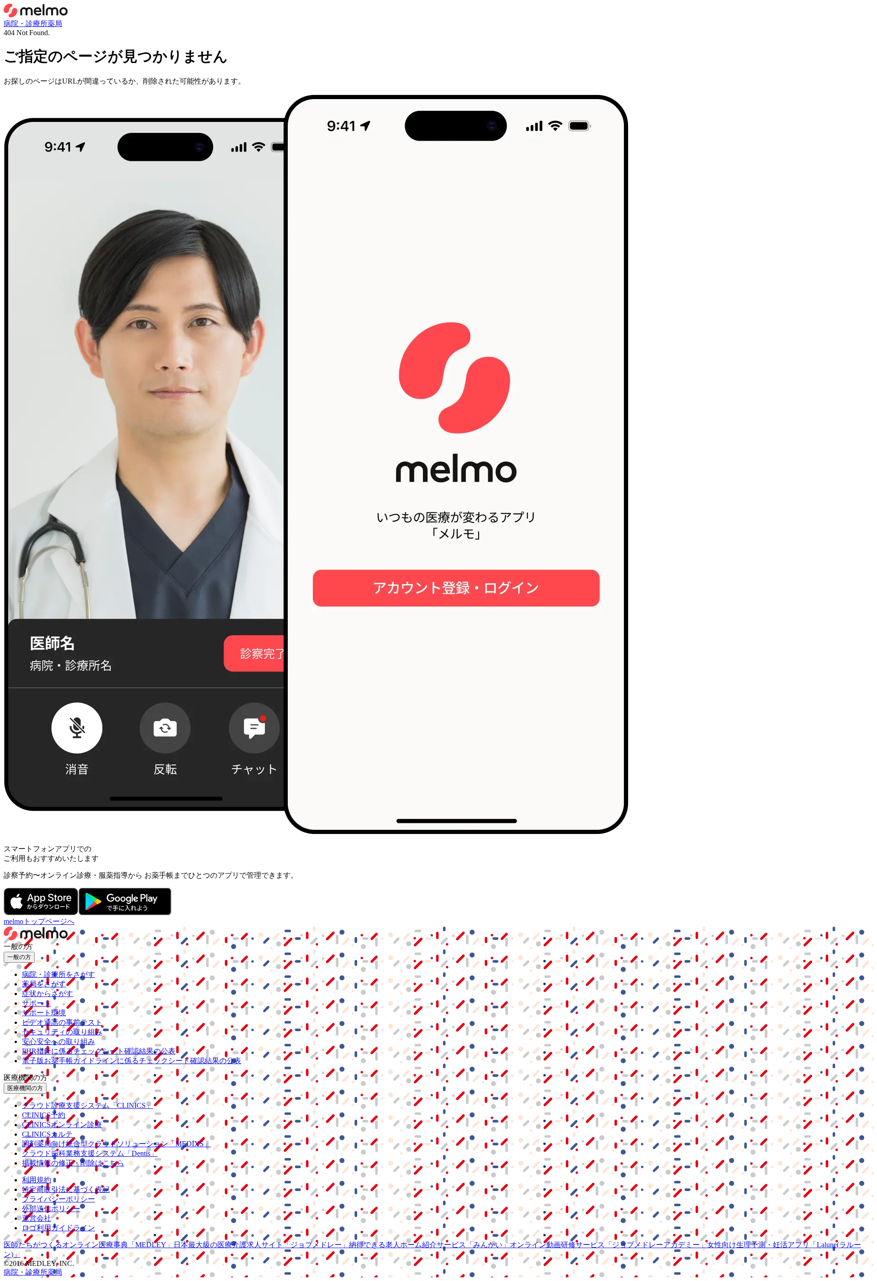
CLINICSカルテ (47, 1134)
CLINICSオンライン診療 (62, 1124)
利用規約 (36, 1180)
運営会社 (36, 1218)
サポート (36, 1003)
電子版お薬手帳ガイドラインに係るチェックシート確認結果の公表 (131, 1061)
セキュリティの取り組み (62, 1032)
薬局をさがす (44, 984)
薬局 (55, 23)
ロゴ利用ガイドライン (58, 1228)
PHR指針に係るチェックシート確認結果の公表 (98, 1051)
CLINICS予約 (43, 1115)
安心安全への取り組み (58, 1041)
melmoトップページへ (39, 921)
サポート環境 (44, 1013)
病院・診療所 (26, 23)
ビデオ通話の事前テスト (62, 1022)
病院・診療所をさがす (58, 974)
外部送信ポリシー (51, 1208)
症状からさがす (47, 993)
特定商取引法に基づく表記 (66, 1189)
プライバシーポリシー (58, 1199)
